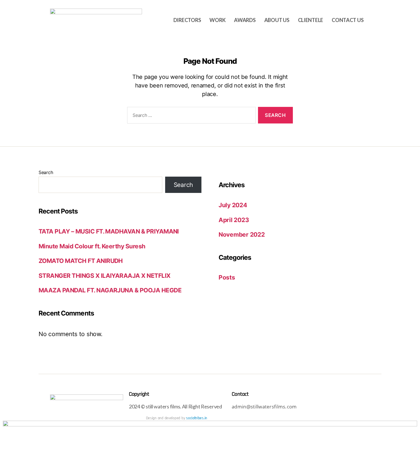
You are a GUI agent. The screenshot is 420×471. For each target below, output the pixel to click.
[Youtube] (315, 407)
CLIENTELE (310, 20)
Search (46, 172)
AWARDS (244, 20)
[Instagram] (331, 407)
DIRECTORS (187, 20)
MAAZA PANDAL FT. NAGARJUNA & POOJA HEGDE (110, 290)
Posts (227, 277)
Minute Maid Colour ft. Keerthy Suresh (92, 246)
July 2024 (233, 205)
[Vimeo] (362, 407)
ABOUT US (276, 20)
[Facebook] (346, 407)
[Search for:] (190, 116)
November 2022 (242, 234)
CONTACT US (347, 20)
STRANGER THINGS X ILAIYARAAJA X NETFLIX (105, 275)
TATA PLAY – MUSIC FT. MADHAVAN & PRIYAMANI (109, 231)
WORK (217, 20)
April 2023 (234, 219)
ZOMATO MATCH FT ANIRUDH (81, 260)
